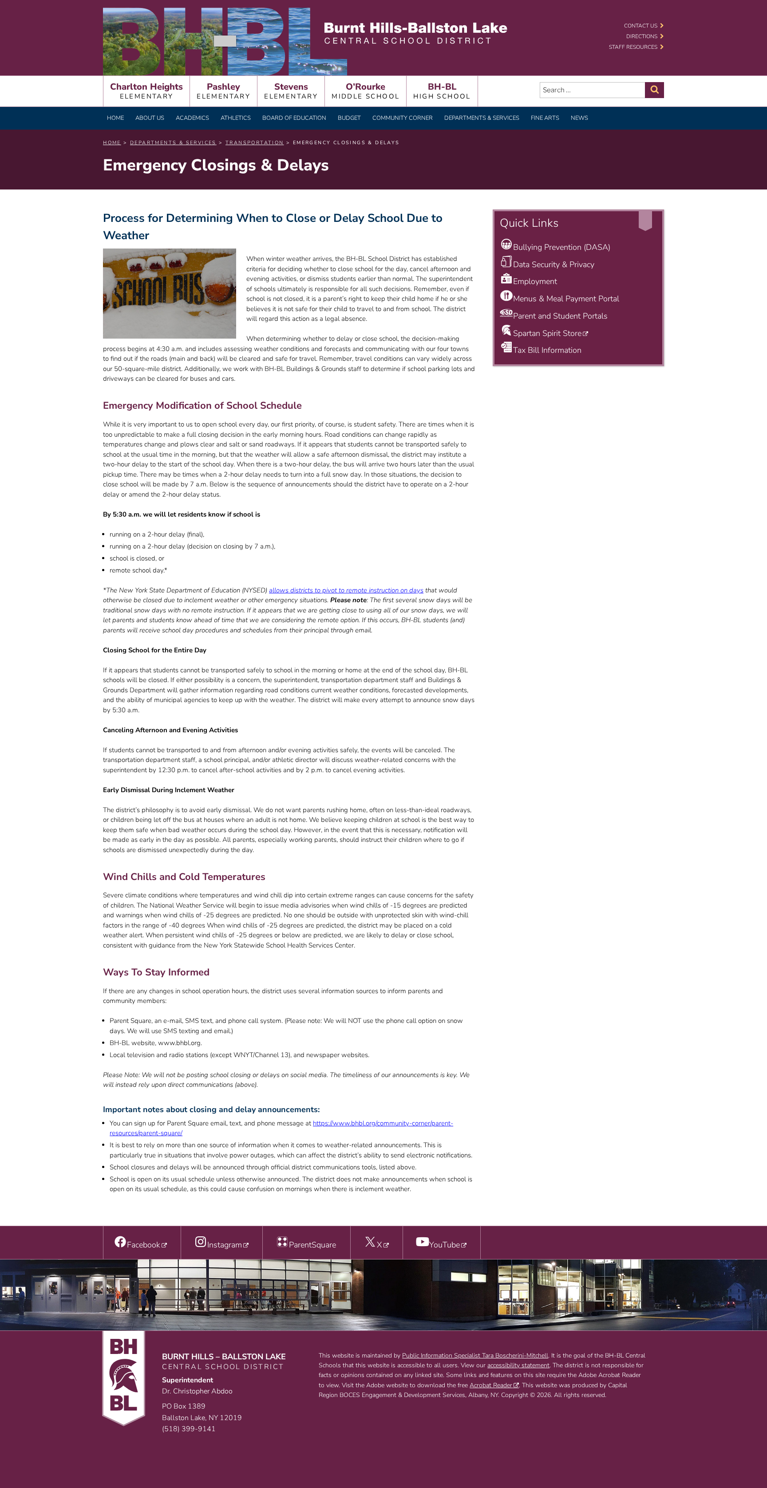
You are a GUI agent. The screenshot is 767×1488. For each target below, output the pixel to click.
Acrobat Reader (491, 1385)
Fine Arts (545, 118)
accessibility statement (518, 1365)
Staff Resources (633, 47)
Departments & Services (481, 118)
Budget (349, 118)
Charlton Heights (146, 91)
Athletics (236, 118)
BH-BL (441, 91)
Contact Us (640, 25)
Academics (192, 118)
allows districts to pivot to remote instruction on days (346, 590)
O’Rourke (365, 91)
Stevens (291, 91)
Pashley (223, 91)
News (579, 118)
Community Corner (402, 118)
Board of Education (294, 118)
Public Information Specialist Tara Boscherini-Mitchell (475, 1355)
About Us (149, 118)
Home (115, 118)
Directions (641, 36)
